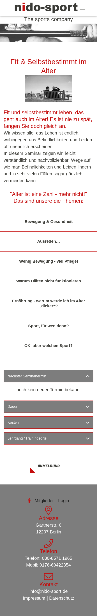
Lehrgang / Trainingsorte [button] (26, 438)
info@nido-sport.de (49, 591)
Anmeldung (49, 466)
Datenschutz (61, 598)
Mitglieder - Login (52, 500)
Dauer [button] (12, 406)
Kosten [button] (13, 422)
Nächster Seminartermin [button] (26, 376)
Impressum (34, 598)
